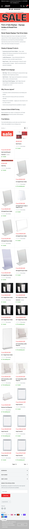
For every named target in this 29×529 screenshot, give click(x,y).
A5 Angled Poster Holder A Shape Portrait (22, 206)
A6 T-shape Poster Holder (7, 319)
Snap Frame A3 (4, 431)
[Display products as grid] (24, 128)
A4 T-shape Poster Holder (7, 297)
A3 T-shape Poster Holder (21, 319)
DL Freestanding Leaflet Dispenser (21, 379)
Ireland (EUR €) (5, 501)
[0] (26, 6)
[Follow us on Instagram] (5, 508)
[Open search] (21, 6)
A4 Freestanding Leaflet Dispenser (21, 344)
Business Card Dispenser (6, 407)
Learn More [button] (5, 526)
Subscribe (5, 495)
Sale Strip (3, 165)
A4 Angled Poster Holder (21, 181)
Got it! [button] (22, 524)
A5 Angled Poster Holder (6, 211)
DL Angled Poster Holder (6, 275)
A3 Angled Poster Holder (21, 236)
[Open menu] (2, 6)
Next (25, 464)
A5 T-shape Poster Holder (21, 297)
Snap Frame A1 (4, 455)
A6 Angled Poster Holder (6, 240)
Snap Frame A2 (19, 431)
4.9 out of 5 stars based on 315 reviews (14, 12)
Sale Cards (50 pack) (5, 152)
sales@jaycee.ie (4, 114)
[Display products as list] (27, 128)
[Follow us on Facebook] (2, 508)
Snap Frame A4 (19, 404)
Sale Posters (18, 143)
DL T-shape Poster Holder (7, 354)
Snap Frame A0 (19, 455)
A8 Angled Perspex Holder (21, 270)
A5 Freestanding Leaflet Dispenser (6, 379)
